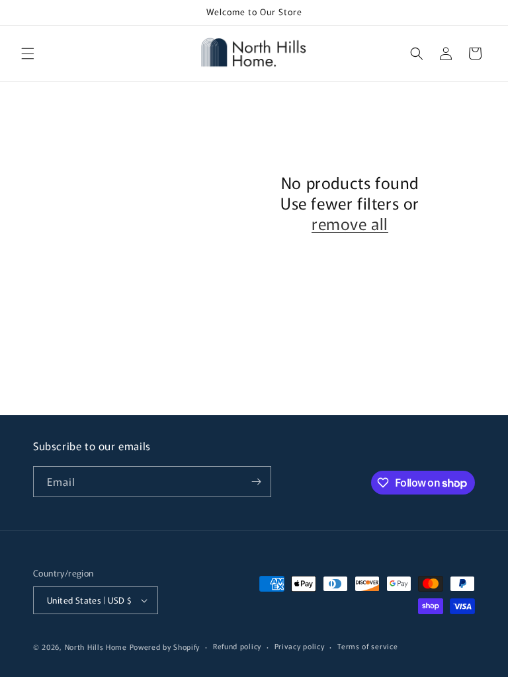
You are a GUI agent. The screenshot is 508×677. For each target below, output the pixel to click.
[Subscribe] (256, 481)
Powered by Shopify (165, 646)
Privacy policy (300, 646)
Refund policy (237, 646)
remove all (350, 223)
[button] (27, 53)
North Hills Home (97, 646)
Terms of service (367, 646)
